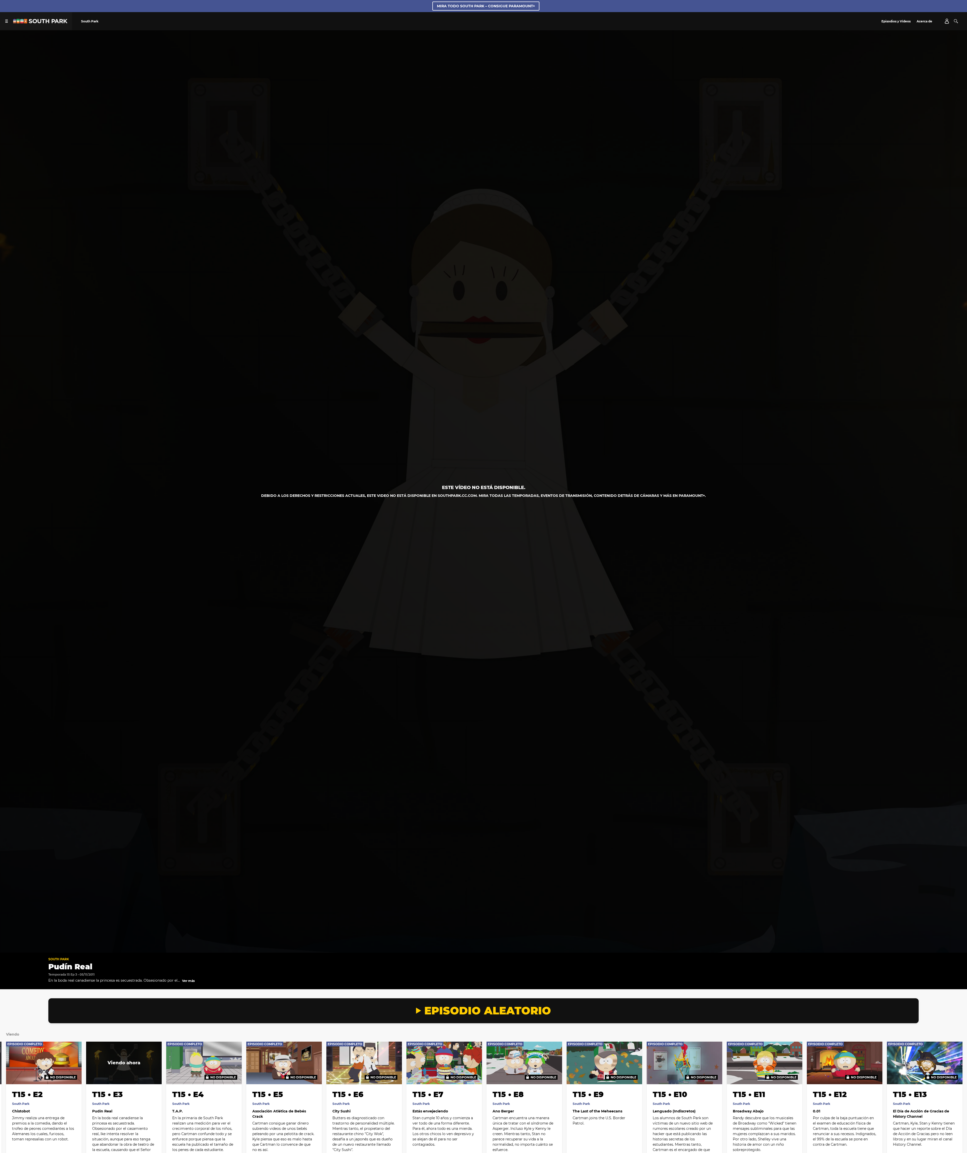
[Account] (946, 21)
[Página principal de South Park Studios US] (40, 22)
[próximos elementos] (951, 1073)
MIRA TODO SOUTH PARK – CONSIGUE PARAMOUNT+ (486, 6)
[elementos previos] (15, 1073)
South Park (58, 959)
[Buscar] (956, 21)
